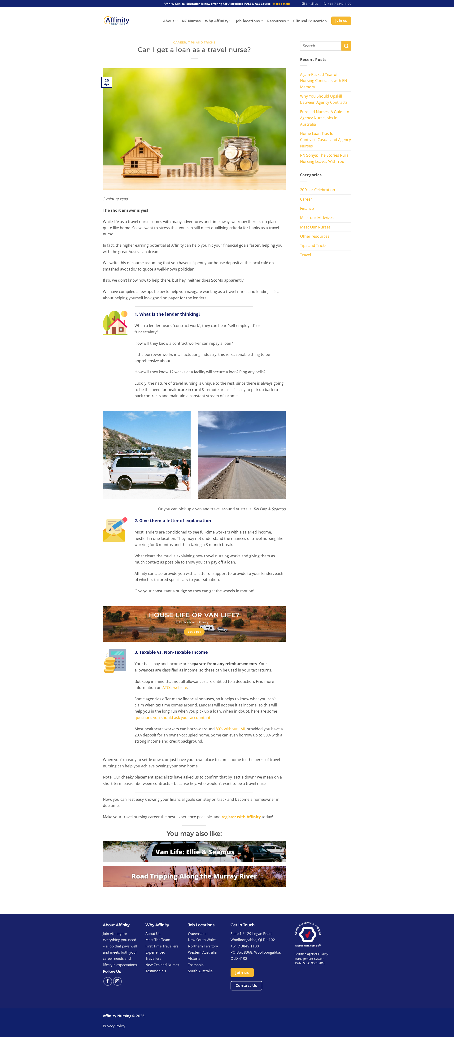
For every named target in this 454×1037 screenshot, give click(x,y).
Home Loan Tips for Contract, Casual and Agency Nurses (325, 140)
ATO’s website (174, 687)
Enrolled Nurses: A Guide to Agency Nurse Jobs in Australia (324, 118)
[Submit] (346, 46)
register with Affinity (241, 816)
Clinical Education (310, 20)
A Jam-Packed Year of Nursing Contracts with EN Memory (323, 81)
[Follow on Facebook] (107, 981)
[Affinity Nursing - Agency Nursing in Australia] (116, 20)
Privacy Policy (114, 1026)
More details (281, 4)
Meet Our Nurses (315, 227)
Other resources (314, 236)
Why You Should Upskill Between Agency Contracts (324, 99)
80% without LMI (230, 728)
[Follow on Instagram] (117, 981)
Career (179, 42)
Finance (307, 208)
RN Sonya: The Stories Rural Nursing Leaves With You (324, 158)
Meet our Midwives (317, 217)
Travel (305, 255)
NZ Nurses (191, 20)
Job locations (248, 20)
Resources (276, 20)
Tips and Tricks (201, 42)
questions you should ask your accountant (172, 717)
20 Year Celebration (317, 189)
